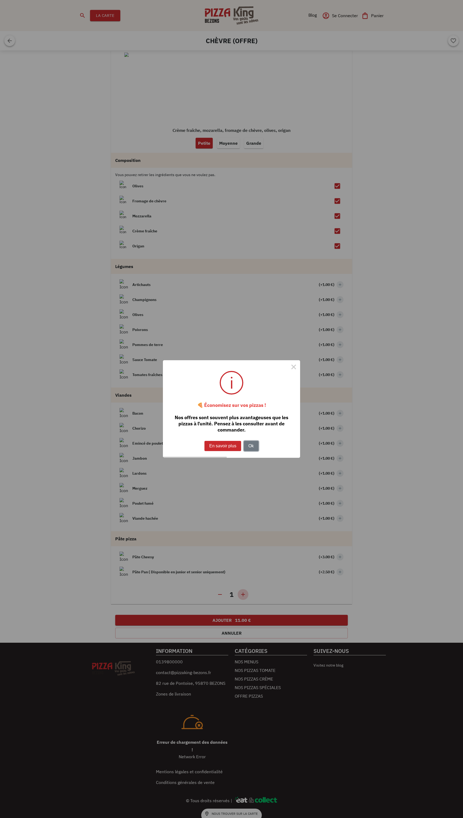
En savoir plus (222, 446)
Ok (251, 446)
